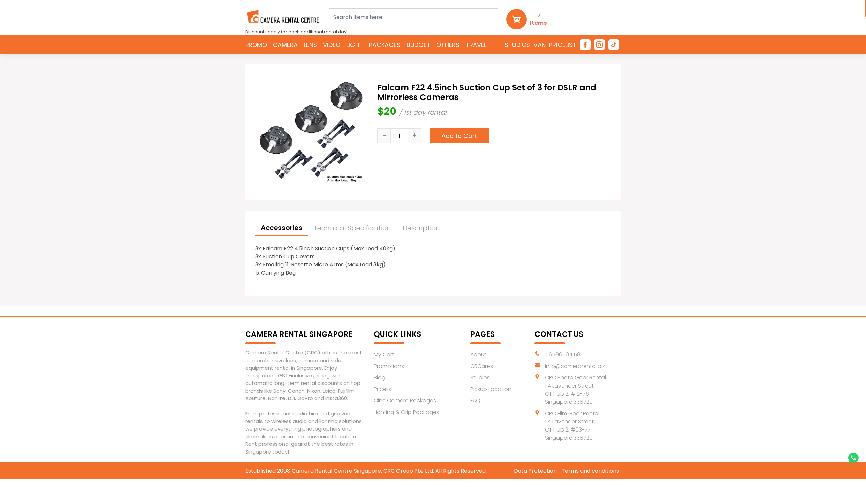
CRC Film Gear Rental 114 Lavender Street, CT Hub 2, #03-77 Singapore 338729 (572, 426)
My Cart (384, 354)
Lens (310, 45)
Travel (475, 45)
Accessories (281, 227)
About (478, 354)
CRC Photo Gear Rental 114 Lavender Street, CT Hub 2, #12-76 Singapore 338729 (575, 390)
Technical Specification (352, 228)
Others (447, 45)
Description (421, 228)
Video (331, 45)
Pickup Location (490, 389)
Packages (385, 45)
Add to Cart (459, 136)
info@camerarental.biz (575, 366)
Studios (517, 45)
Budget (418, 45)
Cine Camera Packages (405, 400)
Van (539, 45)
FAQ (475, 400)
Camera (285, 45)
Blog (379, 377)
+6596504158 (562, 354)
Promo (256, 45)
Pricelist (562, 45)
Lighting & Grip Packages (406, 412)
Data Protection (535, 471)
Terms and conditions (590, 471)
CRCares (481, 366)
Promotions (389, 366)
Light (354, 45)
